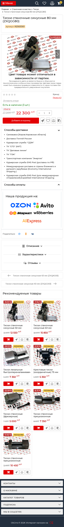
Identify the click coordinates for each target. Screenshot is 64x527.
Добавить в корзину (20, 120)
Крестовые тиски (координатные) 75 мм (45, 371)
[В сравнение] (54, 121)
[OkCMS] (51, 523)
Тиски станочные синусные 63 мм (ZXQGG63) (43, 328)
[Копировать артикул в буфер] (59, 121)
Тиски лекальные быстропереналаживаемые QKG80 (16, 372)
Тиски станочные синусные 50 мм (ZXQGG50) (13, 328)
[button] (57, 54)
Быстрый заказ (42, 121)
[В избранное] (48, 121)
